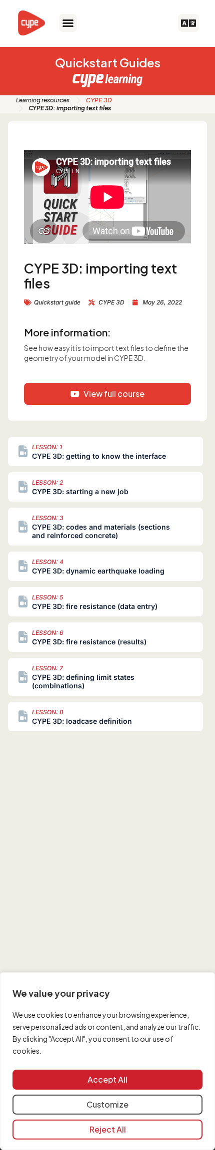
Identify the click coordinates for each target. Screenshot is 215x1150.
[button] (68, 23)
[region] (107, 1061)
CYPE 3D (99, 100)
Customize (107, 1104)
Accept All (108, 1079)
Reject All (108, 1129)
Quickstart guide (57, 302)
